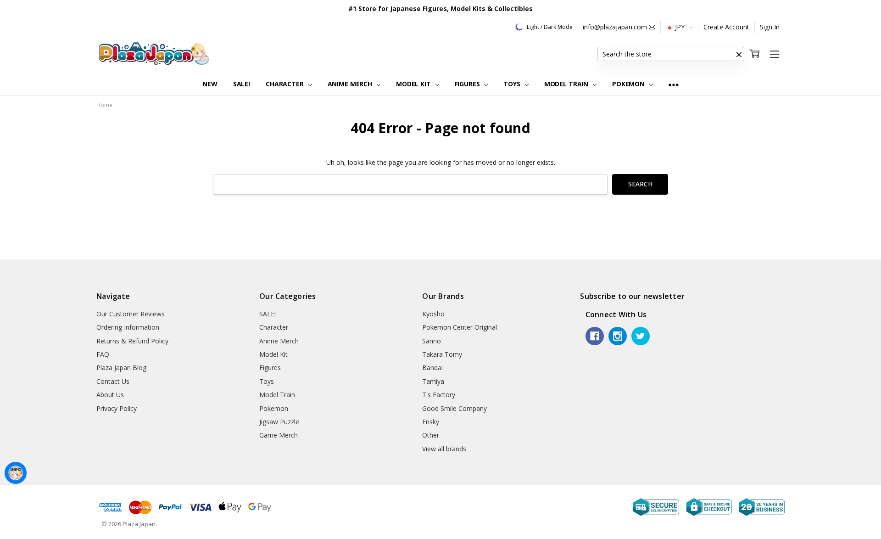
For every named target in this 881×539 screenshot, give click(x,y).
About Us (110, 394)
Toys (512, 83)
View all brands (444, 448)
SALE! (241, 83)
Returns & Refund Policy (132, 341)
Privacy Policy (116, 408)
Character (286, 83)
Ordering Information (127, 327)
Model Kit (414, 83)
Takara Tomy (442, 354)
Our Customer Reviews (130, 313)
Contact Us (112, 381)
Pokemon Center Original (459, 327)
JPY (679, 26)
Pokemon (629, 83)
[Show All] (673, 84)
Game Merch (278, 435)
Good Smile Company (454, 408)
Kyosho (433, 313)
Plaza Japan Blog (121, 367)
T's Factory (438, 394)
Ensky (430, 421)
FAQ (102, 354)
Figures (468, 83)
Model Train (567, 83)
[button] (738, 54)
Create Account (726, 26)
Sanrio (431, 341)
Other (430, 435)
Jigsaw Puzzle (279, 421)
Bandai (432, 367)
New (209, 83)
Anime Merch (351, 83)
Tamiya (433, 381)
